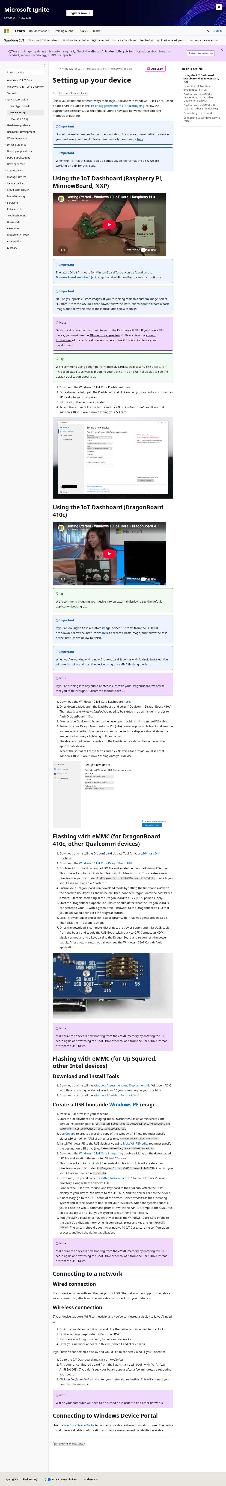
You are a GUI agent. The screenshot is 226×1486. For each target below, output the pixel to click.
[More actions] (170, 69)
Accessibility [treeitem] (14, 241)
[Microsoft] (6, 31)
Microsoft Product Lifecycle (109, 51)
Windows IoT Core (121, 68)
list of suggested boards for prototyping (117, 106)
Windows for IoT (72, 68)
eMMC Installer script (115, 1178)
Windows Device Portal (79, 1425)
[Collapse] (44, 66)
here (140, 139)
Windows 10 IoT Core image (97, 1153)
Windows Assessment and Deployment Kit (122, 1085)
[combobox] (24, 72)
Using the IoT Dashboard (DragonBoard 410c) (198, 88)
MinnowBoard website (72, 277)
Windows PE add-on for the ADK (115, 1095)
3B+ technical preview (105, 335)
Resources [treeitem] (13, 228)
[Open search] (208, 31)
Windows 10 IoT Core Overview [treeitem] (25, 86)
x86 (143, 853)
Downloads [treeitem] (13, 222)
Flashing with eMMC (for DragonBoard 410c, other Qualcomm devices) (198, 97)
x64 (155, 853)
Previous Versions (96, 68)
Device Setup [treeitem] (18, 112)
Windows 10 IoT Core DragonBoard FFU (105, 863)
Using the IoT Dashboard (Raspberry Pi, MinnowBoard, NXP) (201, 78)
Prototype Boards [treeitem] (20, 106)
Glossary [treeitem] (12, 247)
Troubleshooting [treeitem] (16, 215)
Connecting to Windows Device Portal (201, 119)
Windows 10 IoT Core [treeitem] (19, 80)
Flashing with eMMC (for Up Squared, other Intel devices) (200, 106)
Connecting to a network (197, 113)
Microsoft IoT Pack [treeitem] (18, 235)
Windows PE (124, 1104)
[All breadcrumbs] (56, 69)
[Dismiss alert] (219, 7)
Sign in (217, 30)
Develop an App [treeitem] (19, 119)
